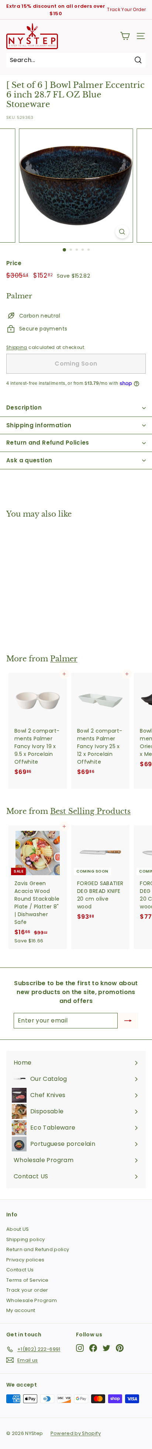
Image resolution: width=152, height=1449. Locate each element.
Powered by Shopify (76, 1433)
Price (14, 263)
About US (17, 1229)
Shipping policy (25, 1239)
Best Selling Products (90, 811)
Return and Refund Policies (47, 442)
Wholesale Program (31, 1300)
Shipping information (39, 425)
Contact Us (20, 1269)
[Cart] (125, 36)
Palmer (63, 658)
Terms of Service (27, 1280)
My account (20, 1310)
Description (24, 407)
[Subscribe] (128, 1020)
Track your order (27, 1290)
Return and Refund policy (37, 1249)
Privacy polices (25, 1259)
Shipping (16, 347)
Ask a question (29, 460)
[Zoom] (122, 232)
